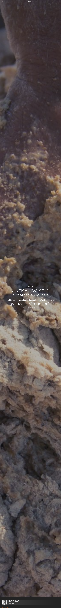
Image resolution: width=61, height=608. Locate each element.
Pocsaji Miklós (23, 307)
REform (30, 1)
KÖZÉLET (30, 286)
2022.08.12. (30, 307)
